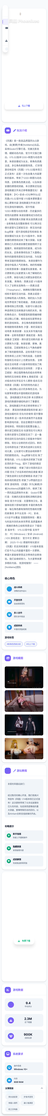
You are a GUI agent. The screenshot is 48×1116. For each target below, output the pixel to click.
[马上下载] (5, 40)
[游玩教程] (5, 34)
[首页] (5, 22)
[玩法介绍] (5, 28)
